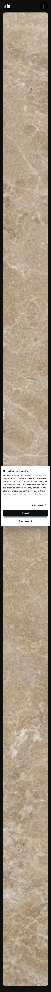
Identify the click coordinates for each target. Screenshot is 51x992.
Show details (37, 505)
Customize (24, 521)
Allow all (25, 513)
